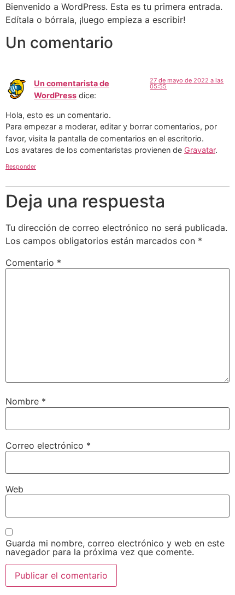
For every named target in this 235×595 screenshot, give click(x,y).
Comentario (33, 262)
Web (14, 489)
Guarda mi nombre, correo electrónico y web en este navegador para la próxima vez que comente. (115, 547)
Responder (20, 166)
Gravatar (199, 149)
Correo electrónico (48, 445)
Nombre (25, 401)
